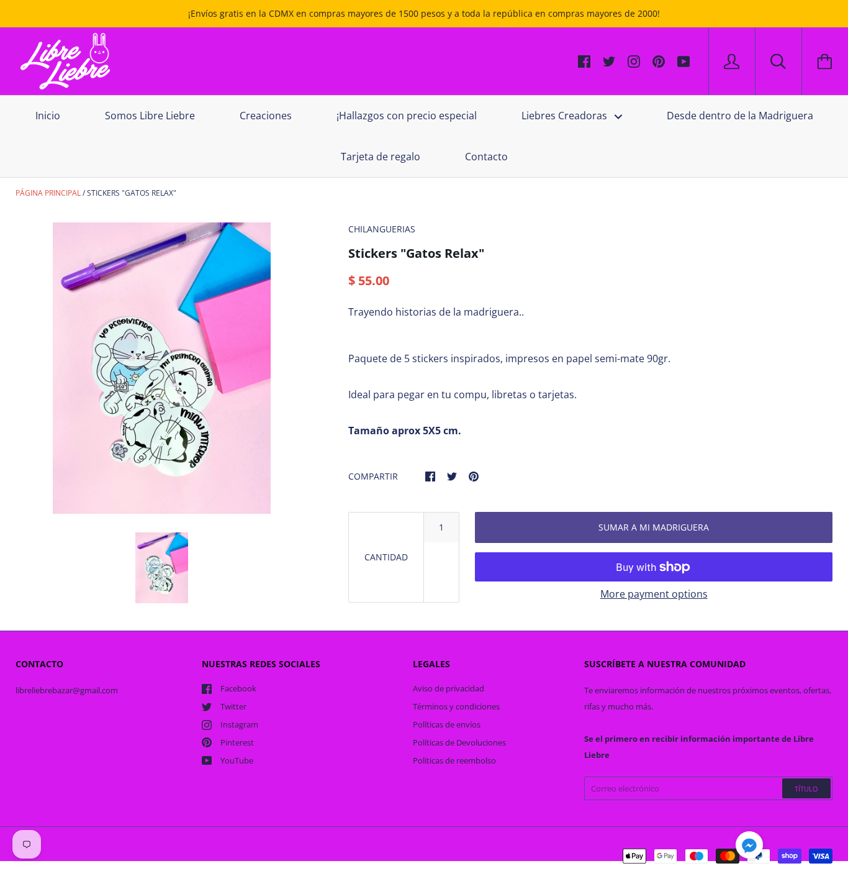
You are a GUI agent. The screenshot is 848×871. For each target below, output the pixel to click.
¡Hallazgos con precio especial (406, 115)
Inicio (47, 115)
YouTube (236, 760)
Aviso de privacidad (448, 688)
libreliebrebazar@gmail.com (67, 690)
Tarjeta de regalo (380, 156)
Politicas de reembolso (454, 760)
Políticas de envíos (446, 724)
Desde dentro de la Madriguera (740, 115)
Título (806, 788)
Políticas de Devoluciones (459, 742)
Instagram (239, 724)
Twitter (233, 706)
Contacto (486, 156)
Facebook (238, 688)
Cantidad (386, 557)
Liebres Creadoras (565, 115)
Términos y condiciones (456, 706)
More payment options (654, 594)
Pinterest (237, 742)
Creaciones (266, 115)
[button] (749, 846)
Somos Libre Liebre (150, 115)
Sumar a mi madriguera (653, 527)
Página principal (48, 193)
